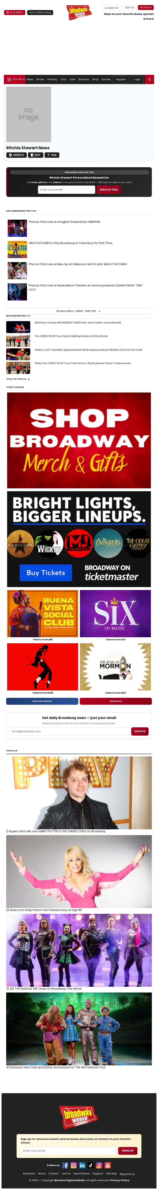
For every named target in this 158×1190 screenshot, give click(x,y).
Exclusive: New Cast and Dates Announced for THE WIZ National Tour (56, 1067)
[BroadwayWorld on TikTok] (90, 1165)
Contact (54, 1173)
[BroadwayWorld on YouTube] (107, 1165)
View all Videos (16, 379)
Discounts (116, 701)
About (41, 1173)
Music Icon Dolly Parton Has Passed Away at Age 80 (44, 910)
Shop (95, 79)
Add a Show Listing (40, 12)
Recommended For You (21, 210)
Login (137, 79)
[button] (149, 79)
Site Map (111, 1173)
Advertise (29, 1173)
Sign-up (129, 7)
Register (121, 79)
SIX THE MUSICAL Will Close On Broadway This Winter (44, 989)
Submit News (82, 1173)
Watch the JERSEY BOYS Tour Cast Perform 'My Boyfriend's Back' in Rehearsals (83, 363)
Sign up (139, 731)
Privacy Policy (119, 1180)
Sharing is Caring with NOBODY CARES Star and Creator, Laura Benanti (78, 322)
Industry (52, 79)
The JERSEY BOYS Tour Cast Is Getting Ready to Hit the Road (71, 336)
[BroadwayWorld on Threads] (99, 1165)
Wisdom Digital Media (69, 1180)
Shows (40, 79)
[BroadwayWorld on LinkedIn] (82, 1165)
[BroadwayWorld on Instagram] (73, 1165)
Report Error (127, 1174)
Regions (98, 1173)
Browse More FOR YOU (76, 311)
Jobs (72, 79)
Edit (37, 155)
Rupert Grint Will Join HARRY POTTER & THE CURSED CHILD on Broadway (56, 831)
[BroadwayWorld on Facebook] (65, 1165)
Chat (63, 79)
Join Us (66, 1173)
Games (106, 79)
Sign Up (128, 1151)
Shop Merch (16, 12)
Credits (18, 155)
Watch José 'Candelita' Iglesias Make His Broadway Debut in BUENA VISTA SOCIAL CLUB (88, 350)
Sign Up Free (109, 190)
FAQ (53, 155)
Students (83, 79)
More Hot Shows (42, 701)
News (30, 79)
